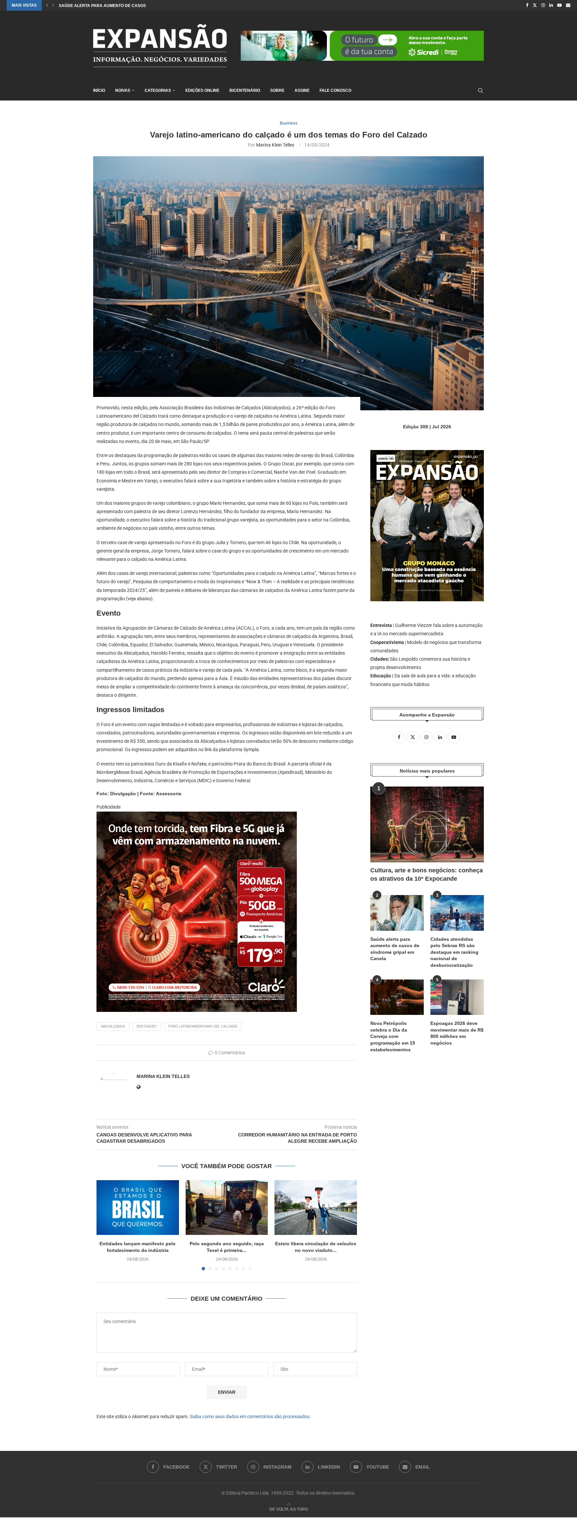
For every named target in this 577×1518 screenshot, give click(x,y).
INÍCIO (99, 90)
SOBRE (277, 90)
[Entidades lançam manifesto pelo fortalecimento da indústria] (138, 1207)
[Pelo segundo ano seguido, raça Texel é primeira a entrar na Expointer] (227, 1207)
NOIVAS (122, 90)
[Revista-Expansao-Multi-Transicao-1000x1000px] (197, 816)
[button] (47, 5)
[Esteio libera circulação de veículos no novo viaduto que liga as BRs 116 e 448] (315, 1207)
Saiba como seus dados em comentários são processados (250, 1416)
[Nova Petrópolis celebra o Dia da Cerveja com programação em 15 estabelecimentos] (397, 997)
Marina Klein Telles (275, 145)
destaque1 (147, 1026)
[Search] (480, 90)
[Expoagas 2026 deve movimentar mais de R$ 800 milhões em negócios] (457, 997)
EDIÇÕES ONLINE (202, 90)
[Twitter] (535, 5)
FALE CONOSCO (335, 90)
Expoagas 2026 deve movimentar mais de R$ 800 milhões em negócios (457, 1033)
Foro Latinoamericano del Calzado (202, 1026)
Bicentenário (244, 90)
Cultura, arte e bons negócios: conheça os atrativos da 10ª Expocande (426, 874)
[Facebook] (527, 5)
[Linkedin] (551, 5)
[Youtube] (559, 5)
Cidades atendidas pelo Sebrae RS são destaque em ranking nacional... (141, 5)
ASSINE (302, 90)
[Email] (568, 5)
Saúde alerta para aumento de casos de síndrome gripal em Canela (394, 948)
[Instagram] (543, 5)
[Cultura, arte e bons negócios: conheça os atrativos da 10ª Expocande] (427, 824)
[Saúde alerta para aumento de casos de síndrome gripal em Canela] (397, 913)
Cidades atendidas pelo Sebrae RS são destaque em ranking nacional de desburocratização (454, 952)
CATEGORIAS (158, 90)
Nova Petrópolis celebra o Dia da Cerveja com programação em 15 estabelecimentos (392, 1036)
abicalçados (113, 1026)
